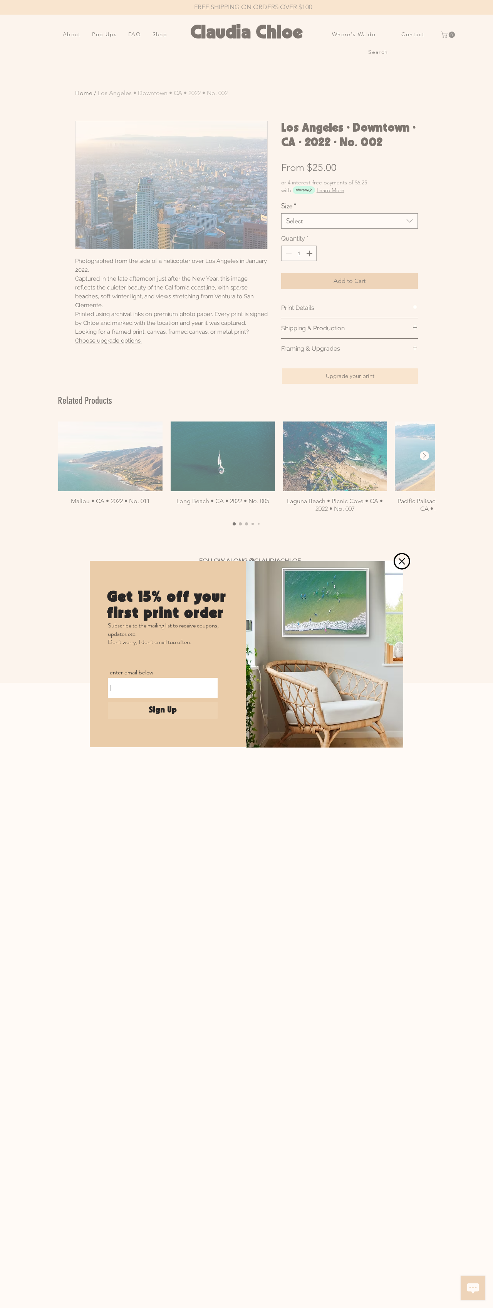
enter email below (131, 672)
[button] (402, 561)
